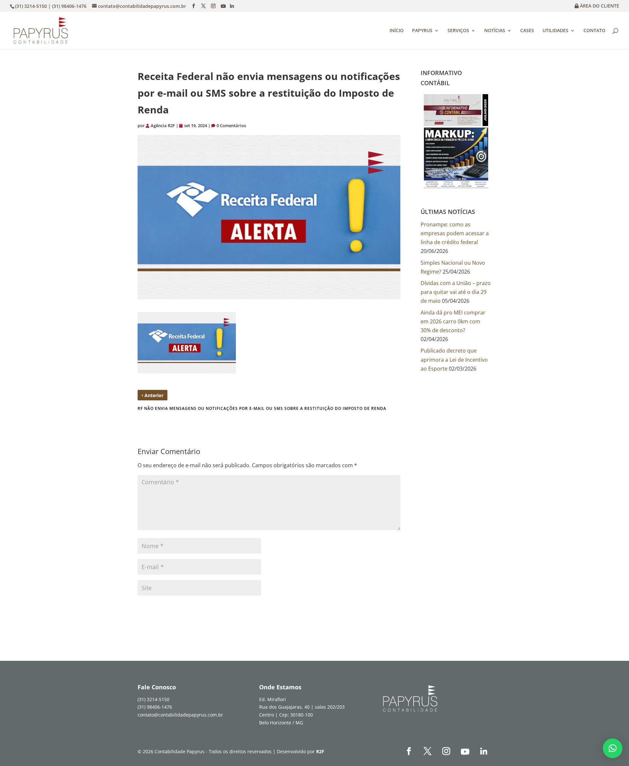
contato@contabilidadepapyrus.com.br (180, 715)
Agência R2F (163, 125)
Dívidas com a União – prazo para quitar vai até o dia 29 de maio (456, 291)
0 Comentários (231, 125)
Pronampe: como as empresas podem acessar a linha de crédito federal (455, 233)
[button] (612, 748)
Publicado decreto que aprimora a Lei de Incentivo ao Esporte (454, 359)
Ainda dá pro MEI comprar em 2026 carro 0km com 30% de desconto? (453, 321)
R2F (320, 751)
